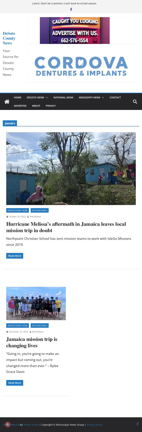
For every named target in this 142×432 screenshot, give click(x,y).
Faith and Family (39, 210)
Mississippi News (89, 97)
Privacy (51, 105)
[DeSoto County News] (7, 101)
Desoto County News (18, 210)
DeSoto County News (9, 38)
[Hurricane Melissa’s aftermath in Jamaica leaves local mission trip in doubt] (71, 168)
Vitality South (31, 424)
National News (63, 97)
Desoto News (35, 97)
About (36, 105)
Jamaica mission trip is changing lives (31, 342)
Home (17, 97)
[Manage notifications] (7, 424)
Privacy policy (95, 424)
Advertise (20, 105)
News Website (11, 424)
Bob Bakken (35, 216)
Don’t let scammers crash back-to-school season (68, 3)
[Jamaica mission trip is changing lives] (36, 303)
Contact (115, 97)
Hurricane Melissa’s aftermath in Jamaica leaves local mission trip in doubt (66, 227)
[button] (46, 97)
